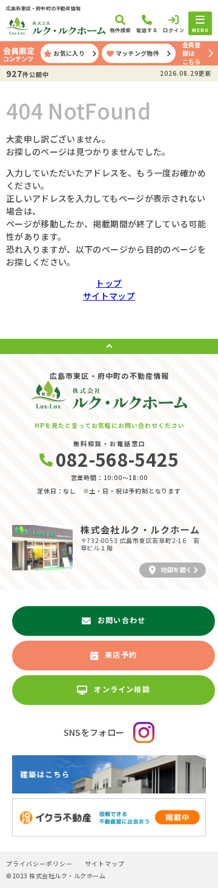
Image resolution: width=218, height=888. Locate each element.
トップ (109, 283)
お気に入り (69, 53)
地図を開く (176, 569)
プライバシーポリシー (39, 864)
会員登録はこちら (191, 53)
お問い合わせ (121, 620)
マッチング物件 (137, 53)
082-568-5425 (117, 459)
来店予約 (121, 654)
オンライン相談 (122, 689)
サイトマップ (109, 296)
